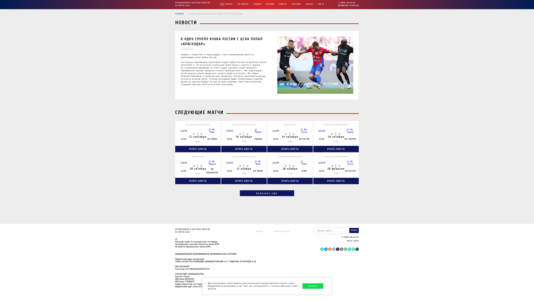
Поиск (354, 230)
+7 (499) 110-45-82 (346, 3)
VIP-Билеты (243, 4)
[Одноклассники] (330, 249)
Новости (283, 4)
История (270, 4)
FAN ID (321, 4)
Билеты (229, 4)
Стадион (257, 4)
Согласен (313, 286)
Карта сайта (353, 241)
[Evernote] (353, 249)
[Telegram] (333, 249)
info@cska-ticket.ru (348, 5)
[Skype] (349, 249)
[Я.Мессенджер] (322, 249)
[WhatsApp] (345, 249)
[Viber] (341, 249)
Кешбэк (309, 4)
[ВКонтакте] (326, 249)
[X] (337, 249)
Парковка (296, 4)
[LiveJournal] (357, 249)
